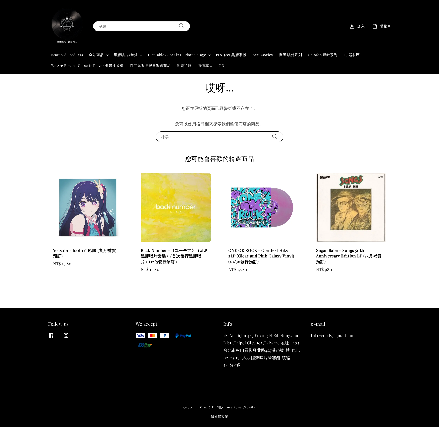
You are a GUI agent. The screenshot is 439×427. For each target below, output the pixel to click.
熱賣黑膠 (184, 65)
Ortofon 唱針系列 (322, 54)
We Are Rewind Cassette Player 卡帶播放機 (87, 65)
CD (221, 65)
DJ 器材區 (352, 54)
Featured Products (67, 54)
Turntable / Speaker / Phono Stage (176, 55)
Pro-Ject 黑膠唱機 (231, 54)
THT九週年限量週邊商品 (150, 65)
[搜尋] (182, 26)
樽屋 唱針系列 (290, 54)
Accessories (263, 54)
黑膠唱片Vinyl (125, 55)
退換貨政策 (219, 416)
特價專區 (205, 65)
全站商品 (96, 55)
